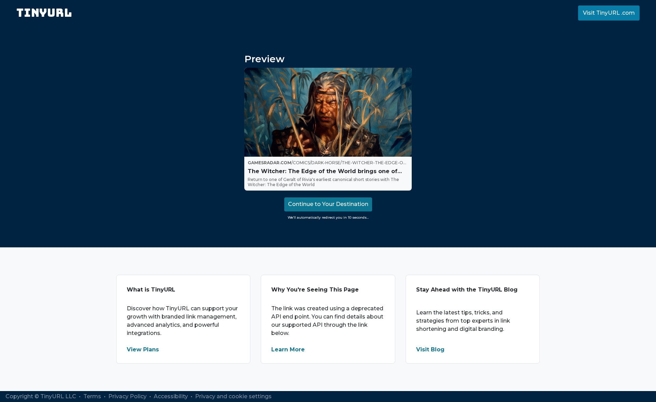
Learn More (288, 349)
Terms (92, 396)
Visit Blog (430, 349)
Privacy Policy (128, 396)
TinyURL (44, 12)
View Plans (143, 349)
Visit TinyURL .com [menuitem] (609, 13)
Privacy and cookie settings (233, 396)
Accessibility (171, 396)
